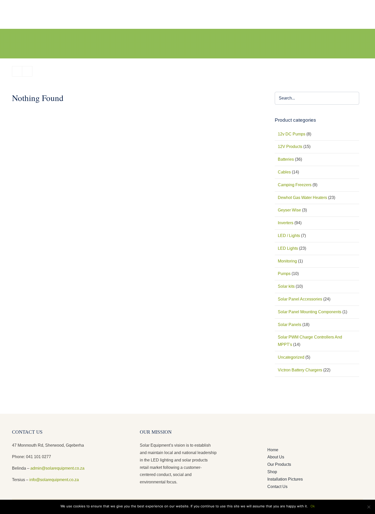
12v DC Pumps (291, 134)
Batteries (286, 159)
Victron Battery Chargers (300, 370)
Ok (312, 506)
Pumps (284, 273)
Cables (284, 172)
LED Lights (288, 248)
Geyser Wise (289, 210)
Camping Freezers (294, 185)
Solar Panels (289, 324)
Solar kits (286, 286)
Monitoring (287, 261)
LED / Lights (289, 235)
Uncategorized (291, 357)
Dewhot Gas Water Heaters (302, 197)
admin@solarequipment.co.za (57, 468)
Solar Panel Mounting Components (309, 312)
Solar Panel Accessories (300, 299)
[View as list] (27, 71)
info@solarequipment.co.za (53, 480)
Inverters (285, 223)
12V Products (290, 146)
